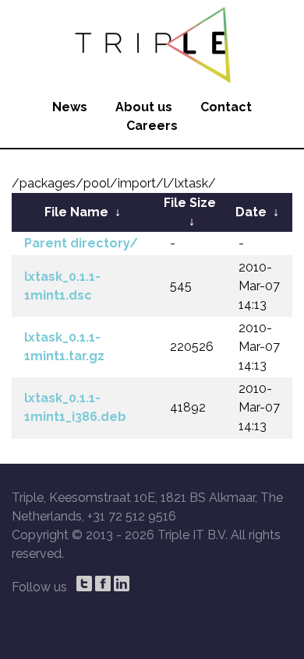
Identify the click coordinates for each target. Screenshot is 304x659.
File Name (76, 212)
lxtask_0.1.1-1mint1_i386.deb (75, 407)
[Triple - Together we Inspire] (152, 43)
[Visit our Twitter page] (84, 583)
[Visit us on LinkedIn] (121, 583)
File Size (190, 202)
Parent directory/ (81, 243)
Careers (152, 125)
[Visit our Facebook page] (103, 583)
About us (143, 107)
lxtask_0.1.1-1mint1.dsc (62, 286)
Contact (226, 107)
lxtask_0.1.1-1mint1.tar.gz (64, 346)
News (69, 107)
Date (251, 212)
